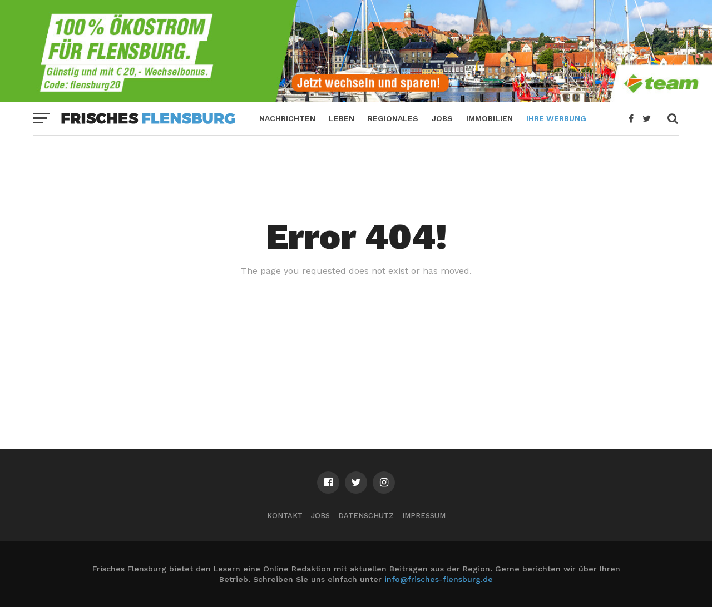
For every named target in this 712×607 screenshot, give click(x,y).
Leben (341, 118)
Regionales (393, 118)
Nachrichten (287, 118)
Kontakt (285, 515)
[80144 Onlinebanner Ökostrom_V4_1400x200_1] (356, 98)
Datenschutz (366, 515)
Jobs (442, 118)
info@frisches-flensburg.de (438, 579)
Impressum (424, 515)
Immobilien (489, 118)
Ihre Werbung (556, 118)
